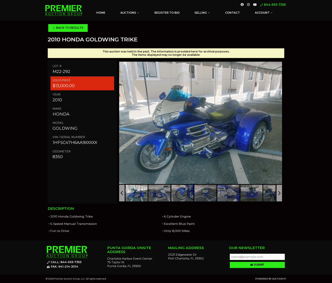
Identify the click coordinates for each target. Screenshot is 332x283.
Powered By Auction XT (270, 278)
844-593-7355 (273, 5)
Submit (257, 265)
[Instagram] (248, 4)
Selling (202, 13)
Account (264, 13)
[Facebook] (242, 4)
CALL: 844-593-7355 (64, 262)
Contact (232, 12)
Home (100, 12)
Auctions (130, 13)
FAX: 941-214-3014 (62, 267)
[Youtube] (255, 4)
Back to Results (68, 28)
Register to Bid (167, 12)
